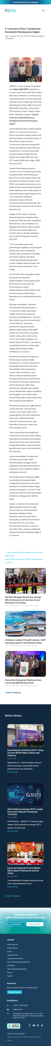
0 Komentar (9, 38)
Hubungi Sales (16, 924)
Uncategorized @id (36, 36)
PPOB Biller (11, 965)
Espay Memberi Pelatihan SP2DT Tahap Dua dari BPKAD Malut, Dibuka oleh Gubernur (25, 753)
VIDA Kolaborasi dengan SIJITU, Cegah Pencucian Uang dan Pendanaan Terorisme (25, 812)
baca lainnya (12, 772)
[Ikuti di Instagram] (38, 1025)
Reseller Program (15, 992)
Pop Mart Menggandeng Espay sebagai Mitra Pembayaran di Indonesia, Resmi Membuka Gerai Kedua (23, 600)
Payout (9, 951)
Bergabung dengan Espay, (25, 2)
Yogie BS (12, 36)
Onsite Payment (12, 948)
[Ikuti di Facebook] (30, 1025)
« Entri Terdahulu (13, 692)
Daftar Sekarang (34, 924)
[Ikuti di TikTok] (42, 1025)
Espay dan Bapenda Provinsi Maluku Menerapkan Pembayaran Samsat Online (24, 870)
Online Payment (12, 944)
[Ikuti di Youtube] (34, 1025)
